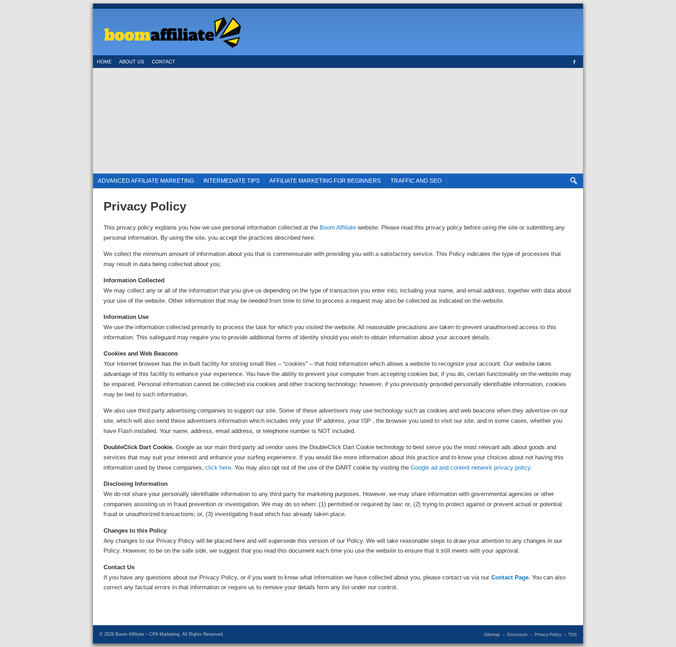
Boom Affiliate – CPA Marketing (147, 634)
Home (104, 61)
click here (218, 467)
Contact (163, 61)
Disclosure (517, 635)
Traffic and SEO (416, 181)
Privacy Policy (547, 635)
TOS (572, 635)
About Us (131, 61)
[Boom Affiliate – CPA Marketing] (171, 17)
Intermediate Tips (232, 181)
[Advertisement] (338, 120)
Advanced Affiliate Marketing (146, 181)
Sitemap (492, 635)
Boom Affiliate (338, 227)
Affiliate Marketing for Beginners (325, 181)
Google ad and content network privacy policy (470, 467)
